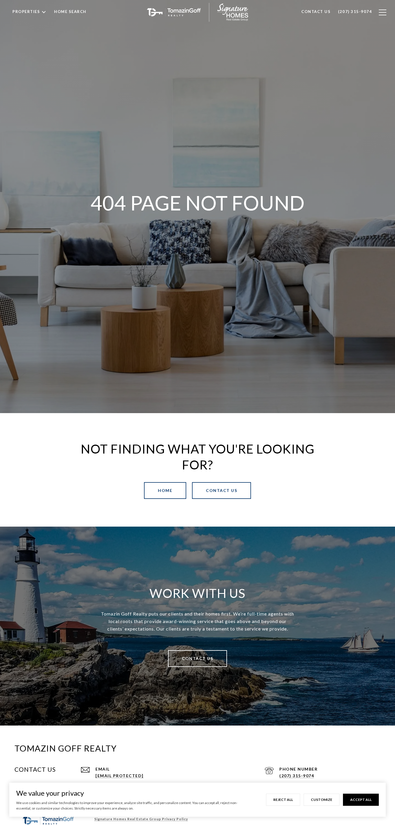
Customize (321, 799)
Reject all (283, 799)
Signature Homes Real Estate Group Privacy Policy (141, 819)
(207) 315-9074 (296, 775)
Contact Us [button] (221, 490)
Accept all (361, 799)
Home (165, 490)
